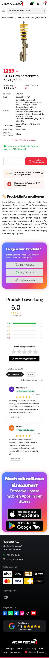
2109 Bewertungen (25, 629)
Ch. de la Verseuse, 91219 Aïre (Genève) (12, 546)
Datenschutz (16, 652)
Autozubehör (7, 17)
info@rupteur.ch (24, 280)
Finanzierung (30, 648)
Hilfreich (16, 417)
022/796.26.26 (24, 265)
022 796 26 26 (13, 555)
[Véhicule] (32, 4)
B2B (41, 648)
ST (26, 88)
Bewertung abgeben (25, 358)
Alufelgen (10, 648)
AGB (5, 652)
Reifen (19, 648)
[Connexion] (38, 4)
